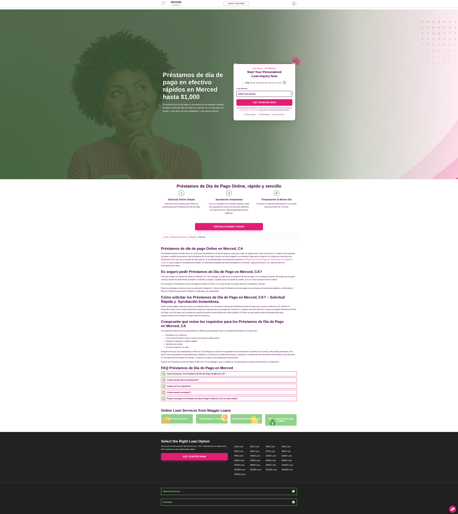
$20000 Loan (255, 470)
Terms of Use (254, 110)
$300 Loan (270, 447)
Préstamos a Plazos (211, 419)
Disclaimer (168, 502)
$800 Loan (286, 451)
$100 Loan (238, 447)
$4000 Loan (255, 460)
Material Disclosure (171, 491)
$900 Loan (238, 456)
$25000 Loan (271, 470)
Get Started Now (194, 456)
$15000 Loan (239, 470)
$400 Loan (286, 447)
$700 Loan (270, 451)
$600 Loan (254, 451)
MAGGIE (176, 4)
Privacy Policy (244, 110)
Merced (202, 237)
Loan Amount (241, 88)
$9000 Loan (271, 465)
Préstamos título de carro (281, 420)
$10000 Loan (287, 465)
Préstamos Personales (246, 419)
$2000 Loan (287, 456)
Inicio (166, 237)
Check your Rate (236, 3)
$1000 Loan (255, 456)
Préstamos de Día (178, 237)
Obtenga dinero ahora (229, 226)
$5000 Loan (271, 460)
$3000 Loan (239, 460)
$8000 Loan (255, 465)
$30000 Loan (287, 470)
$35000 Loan (239, 474)
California (192, 237)
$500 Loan (238, 451)
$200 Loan (254, 447)
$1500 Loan (271, 456)
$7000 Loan (239, 465)
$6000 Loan (287, 460)
